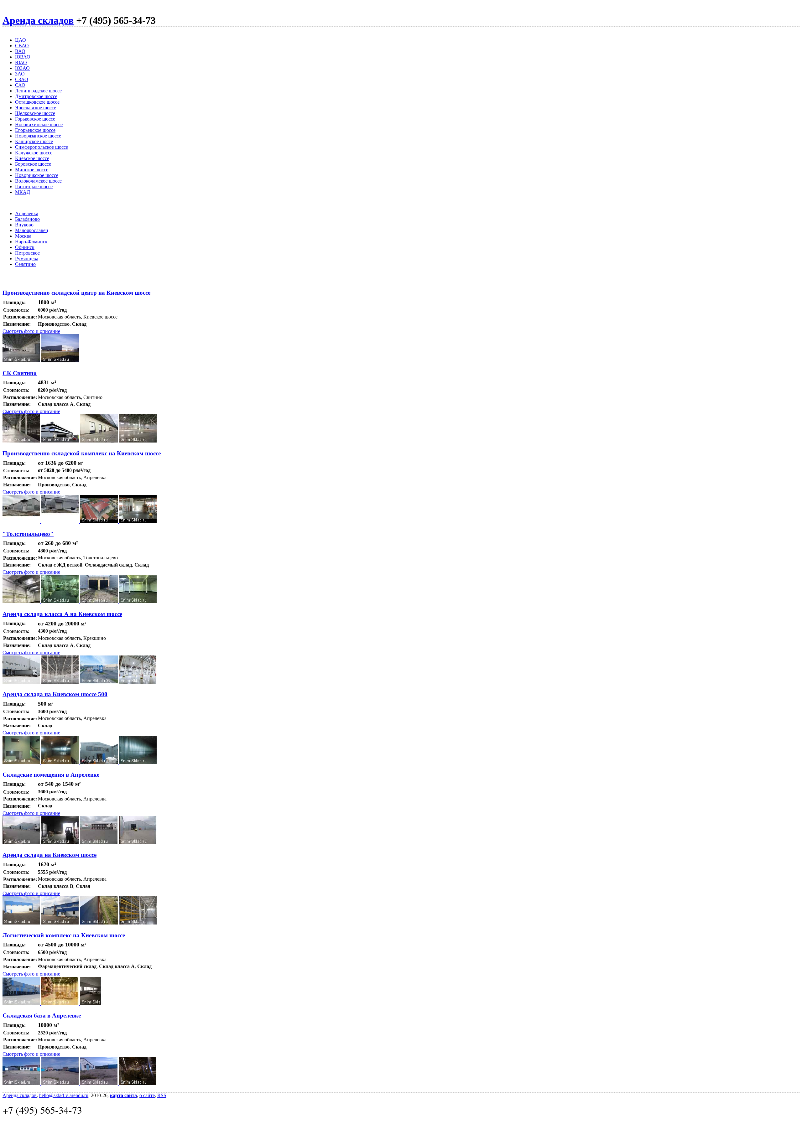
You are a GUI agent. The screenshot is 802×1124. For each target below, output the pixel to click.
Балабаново (27, 219)
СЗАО (21, 79)
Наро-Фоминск (31, 241)
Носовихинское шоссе (39, 124)
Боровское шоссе (33, 164)
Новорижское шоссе (36, 175)
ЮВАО (22, 57)
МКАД (22, 192)
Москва (23, 236)
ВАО (20, 51)
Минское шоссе (31, 169)
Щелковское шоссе (35, 113)
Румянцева (26, 258)
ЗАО (20, 73)
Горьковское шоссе (35, 119)
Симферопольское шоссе (41, 147)
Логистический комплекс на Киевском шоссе (64, 935)
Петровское (27, 253)
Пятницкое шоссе (34, 186)
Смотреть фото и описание (31, 331)
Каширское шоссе (34, 141)
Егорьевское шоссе (35, 130)
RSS (161, 1095)
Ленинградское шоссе (38, 90)
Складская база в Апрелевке (42, 1015)
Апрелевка (26, 213)
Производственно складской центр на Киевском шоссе (76, 292)
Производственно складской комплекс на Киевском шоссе (82, 453)
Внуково (24, 224)
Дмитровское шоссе (36, 96)
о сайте (147, 1095)
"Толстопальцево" (28, 534)
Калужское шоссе (33, 152)
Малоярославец (31, 230)
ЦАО (20, 40)
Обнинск (24, 247)
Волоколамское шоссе (38, 181)
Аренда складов (38, 20)
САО (20, 85)
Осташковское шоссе (37, 102)
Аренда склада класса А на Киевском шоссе (62, 614)
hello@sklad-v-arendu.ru (63, 1095)
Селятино (25, 264)
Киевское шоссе (32, 158)
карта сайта (123, 1095)
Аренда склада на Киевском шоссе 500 (55, 694)
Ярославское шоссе (35, 107)
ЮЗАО (22, 68)
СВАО (22, 45)
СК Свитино (20, 373)
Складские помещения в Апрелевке (51, 774)
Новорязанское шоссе (38, 135)
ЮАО (21, 62)
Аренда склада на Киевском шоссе (49, 855)
